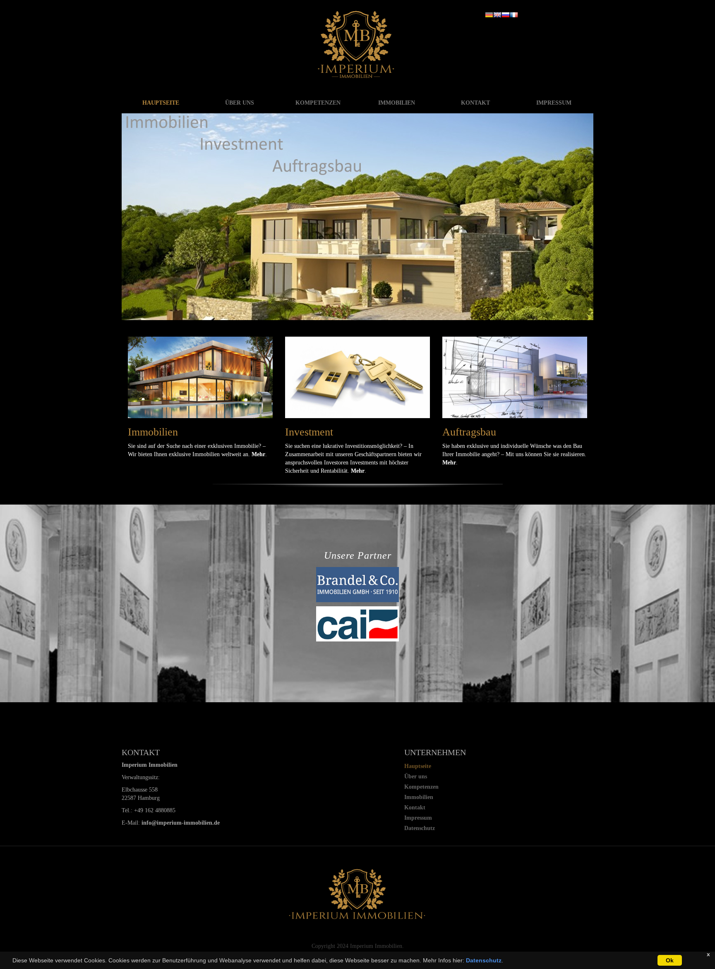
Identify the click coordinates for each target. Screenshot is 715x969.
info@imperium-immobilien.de (181, 823)
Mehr (258, 454)
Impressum (553, 103)
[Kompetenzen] (200, 377)
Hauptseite (160, 103)
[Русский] (505, 14)
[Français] (514, 14)
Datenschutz (483, 960)
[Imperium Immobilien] (358, 44)
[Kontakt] (514, 377)
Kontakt (475, 103)
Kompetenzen (318, 103)
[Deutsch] (489, 14)
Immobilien (396, 103)
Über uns (239, 103)
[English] (497, 14)
